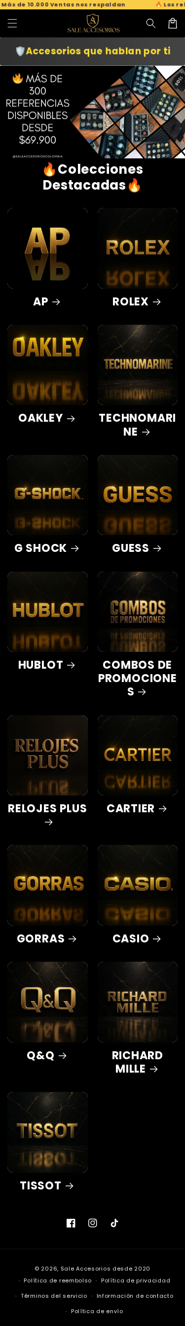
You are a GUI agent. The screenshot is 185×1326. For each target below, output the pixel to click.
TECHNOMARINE (137, 424)
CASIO (130, 938)
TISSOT (41, 1185)
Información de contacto (135, 1296)
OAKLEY (40, 418)
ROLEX (130, 301)
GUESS (130, 548)
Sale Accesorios (86, 1269)
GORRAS (41, 938)
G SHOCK (40, 548)
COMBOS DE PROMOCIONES (137, 678)
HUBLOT (41, 665)
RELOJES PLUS (47, 809)
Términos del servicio (54, 1296)
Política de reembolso (58, 1280)
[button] (151, 23)
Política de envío (97, 1311)
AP (40, 301)
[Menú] (12, 23)
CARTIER (131, 808)
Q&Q (40, 1055)
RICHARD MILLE (137, 1062)
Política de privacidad (135, 1280)
